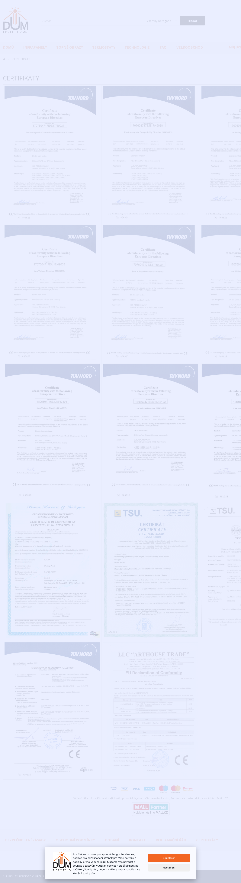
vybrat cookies (127, 869)
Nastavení (169, 867)
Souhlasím (169, 857)
